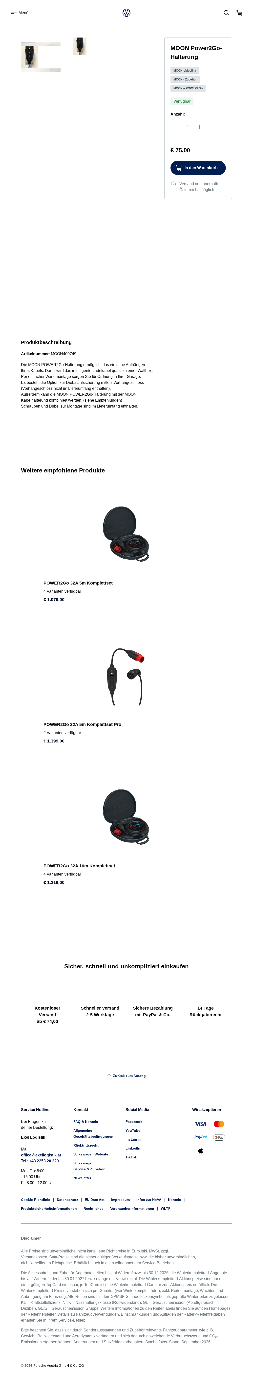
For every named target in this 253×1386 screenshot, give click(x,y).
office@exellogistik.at (41, 1155)
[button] (33, 98)
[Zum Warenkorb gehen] (239, 13)
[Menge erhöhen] (200, 127)
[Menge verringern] (176, 127)
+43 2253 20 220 (44, 1161)
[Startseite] (126, 13)
